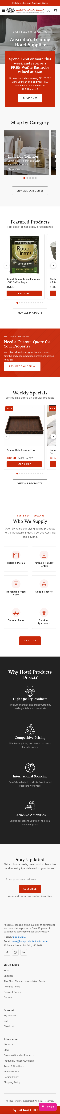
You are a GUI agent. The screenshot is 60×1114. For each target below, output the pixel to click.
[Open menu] (3, 10)
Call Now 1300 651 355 (32, 1110)
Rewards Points (12, 986)
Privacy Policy (11, 1071)
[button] (24, 178)
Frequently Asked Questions (19, 1060)
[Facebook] (7, 952)
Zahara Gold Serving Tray (21, 450)
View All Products (30, 312)
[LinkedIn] (23, 952)
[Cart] (55, 10)
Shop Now (30, 97)
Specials (8, 975)
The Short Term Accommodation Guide (24, 981)
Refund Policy (11, 1077)
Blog (6, 1050)
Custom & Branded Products (19, 1055)
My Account (10, 1015)
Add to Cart (24, 293)
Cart (6, 1021)
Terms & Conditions (14, 1066)
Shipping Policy (12, 1082)
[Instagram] (15, 952)
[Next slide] (53, 265)
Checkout (9, 1026)
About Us (30, 640)
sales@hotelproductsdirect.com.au (30, 941)
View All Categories (30, 190)
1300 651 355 (19, 937)
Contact (8, 997)
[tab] (17, 303)
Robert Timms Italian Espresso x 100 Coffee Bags (23, 281)
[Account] (48, 10)
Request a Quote (20, 366)
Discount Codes (12, 992)
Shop (6, 970)
